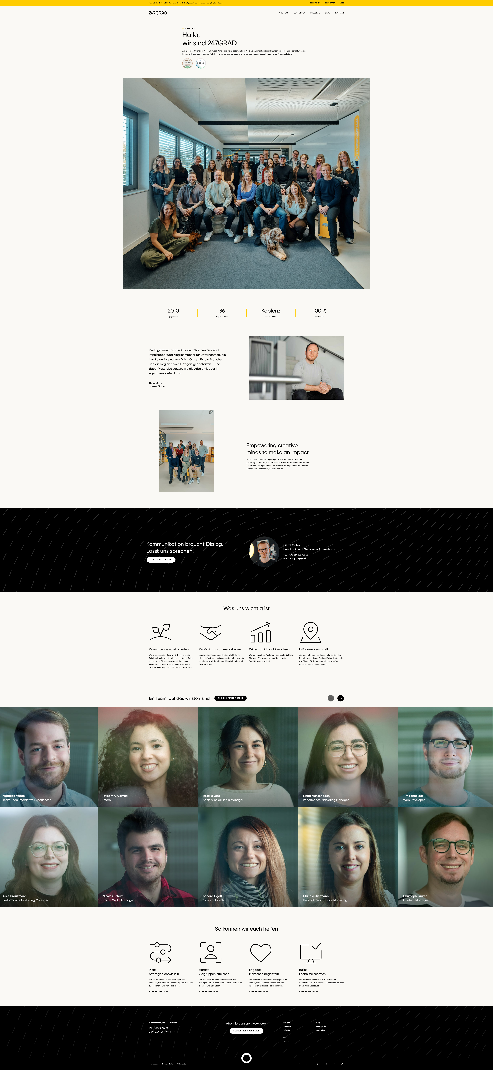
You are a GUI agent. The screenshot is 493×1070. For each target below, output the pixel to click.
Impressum (153, 1064)
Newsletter (330, 3)
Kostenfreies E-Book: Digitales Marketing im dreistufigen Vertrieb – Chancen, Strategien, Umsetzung (185, 3)
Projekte (315, 13)
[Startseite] (246, 1058)
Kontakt (339, 13)
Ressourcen (315, 3)
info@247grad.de (298, 559)
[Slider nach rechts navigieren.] (340, 698)
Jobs (342, 3)
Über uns (283, 13)
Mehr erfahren (157, 992)
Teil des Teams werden (230, 698)
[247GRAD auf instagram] (326, 1064)
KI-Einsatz (181, 1064)
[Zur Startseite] (158, 13)
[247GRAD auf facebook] (334, 1064)
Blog (327, 13)
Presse (285, 1041)
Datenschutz (167, 1064)
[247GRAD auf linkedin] (318, 1064)
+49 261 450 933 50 (299, 555)
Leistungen (299, 13)
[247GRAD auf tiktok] (342, 1064)
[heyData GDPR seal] (201, 63)
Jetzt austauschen (161, 560)
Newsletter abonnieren (246, 1031)
